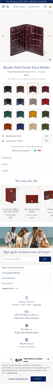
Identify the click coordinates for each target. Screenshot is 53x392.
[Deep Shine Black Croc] (8, 101)
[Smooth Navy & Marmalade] (8, 126)
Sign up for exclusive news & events (26, 252)
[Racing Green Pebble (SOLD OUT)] (45, 126)
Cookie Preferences (18, 379)
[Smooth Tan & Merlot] (45, 88)
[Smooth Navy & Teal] (20, 113)
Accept (38, 379)
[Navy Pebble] (20, 101)
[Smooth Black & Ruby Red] (45, 101)
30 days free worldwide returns (26, 332)
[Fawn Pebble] (33, 126)
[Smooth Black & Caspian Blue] (20, 126)
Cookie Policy (12, 373)
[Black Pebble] (8, 88)
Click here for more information (26, 318)
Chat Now (37, 305)
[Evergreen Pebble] (45, 113)
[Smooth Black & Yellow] (33, 113)
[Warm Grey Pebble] (33, 101)
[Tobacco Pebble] (20, 88)
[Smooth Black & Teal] (8, 113)
